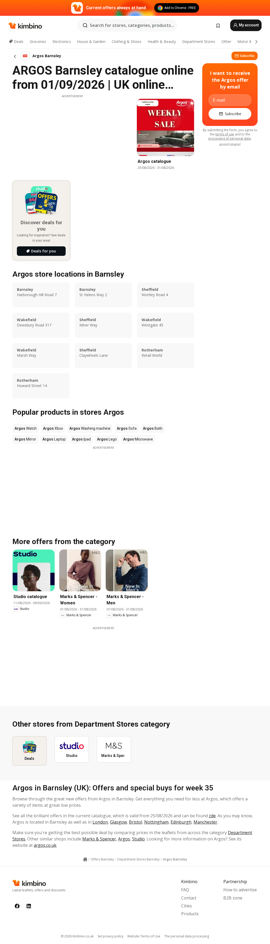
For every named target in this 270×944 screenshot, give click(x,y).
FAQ (185, 890)
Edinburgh (181, 822)
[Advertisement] (72, 135)
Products (190, 914)
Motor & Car (248, 41)
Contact (188, 898)
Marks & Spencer (99, 839)
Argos (124, 839)
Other (226, 41)
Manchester (205, 822)
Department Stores (198, 41)
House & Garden (91, 41)
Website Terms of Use (143, 936)
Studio (138, 839)
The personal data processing (186, 936)
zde (212, 816)
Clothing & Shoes (126, 41)
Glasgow (118, 822)
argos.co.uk (45, 845)
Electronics (61, 41)
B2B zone (232, 898)
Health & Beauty (162, 41)
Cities (186, 906)
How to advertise (240, 890)
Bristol (135, 822)
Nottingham (156, 822)
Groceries (38, 41)
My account (248, 25)
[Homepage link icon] (85, 859)
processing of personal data (229, 138)
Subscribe (247, 55)
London (100, 822)
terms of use (224, 134)
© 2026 (77, 936)
